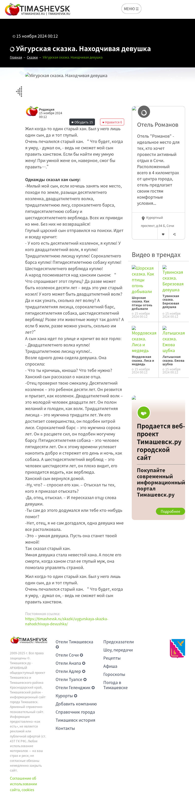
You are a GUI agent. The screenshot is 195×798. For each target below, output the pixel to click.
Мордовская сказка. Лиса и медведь (143, 360)
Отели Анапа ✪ (70, 662)
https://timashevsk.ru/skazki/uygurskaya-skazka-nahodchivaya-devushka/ (66, 621)
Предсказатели (118, 641)
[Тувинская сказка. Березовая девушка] (173, 278)
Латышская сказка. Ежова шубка (173, 360)
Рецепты (112, 657)
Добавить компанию (76, 703)
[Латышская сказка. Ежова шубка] (173, 339)
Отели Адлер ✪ (70, 671)
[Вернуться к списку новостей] (19, 88)
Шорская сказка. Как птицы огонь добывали (142, 303)
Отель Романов (157, 124)
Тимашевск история (75, 719)
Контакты (65, 728)
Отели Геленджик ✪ (75, 687)
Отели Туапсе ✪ (71, 679)
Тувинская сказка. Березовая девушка (170, 301)
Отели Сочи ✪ (69, 654)
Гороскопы (114, 674)
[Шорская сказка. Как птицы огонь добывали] (143, 279)
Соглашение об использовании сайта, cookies (23, 784)
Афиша (110, 666)
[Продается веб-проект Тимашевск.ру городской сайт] (158, 458)
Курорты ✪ (66, 695)
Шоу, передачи (118, 649)
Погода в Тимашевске (115, 685)
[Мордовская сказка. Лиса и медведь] (144, 339)
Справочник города (75, 711)
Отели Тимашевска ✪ (74, 644)
